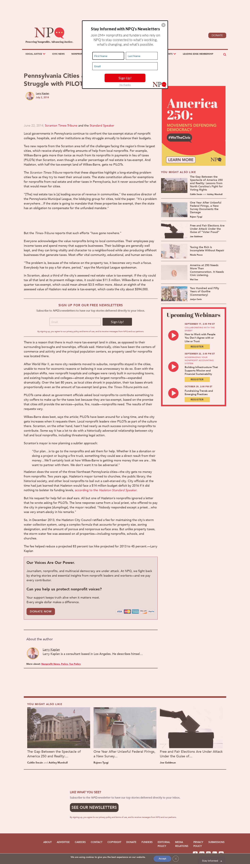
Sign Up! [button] (125, 78)
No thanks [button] (125, 84)
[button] (163, 25)
